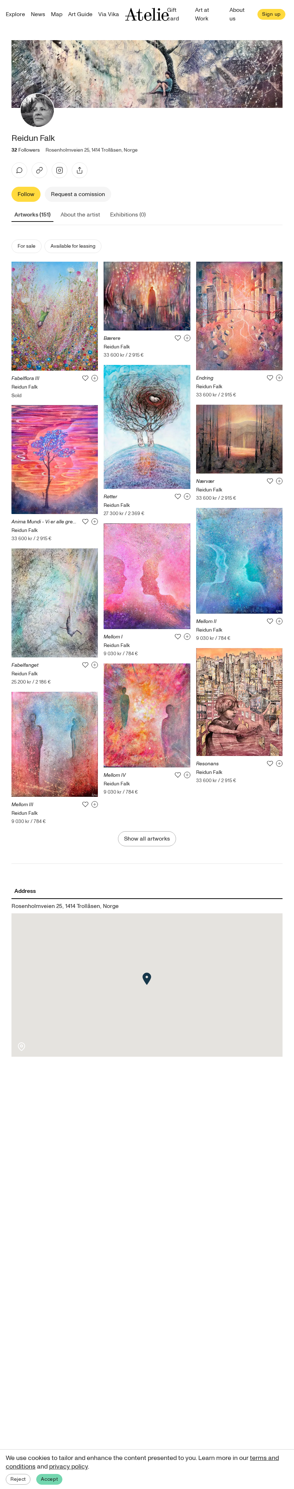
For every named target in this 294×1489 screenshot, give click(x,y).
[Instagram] (59, 170)
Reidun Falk (24, 387)
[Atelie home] (147, 14)
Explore (15, 14)
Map (56, 14)
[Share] (79, 170)
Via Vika (108, 14)
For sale (26, 246)
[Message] (19, 170)
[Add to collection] (94, 378)
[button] (146, 979)
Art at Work (202, 14)
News (38, 14)
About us (237, 14)
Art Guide (80, 14)
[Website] (39, 170)
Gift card (173, 14)
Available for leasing (73, 246)
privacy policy (68, 1466)
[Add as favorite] (85, 378)
